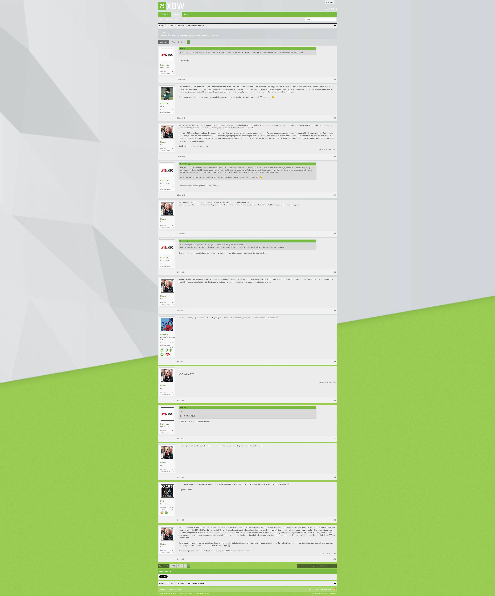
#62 (334, 118)
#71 (334, 477)
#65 (334, 233)
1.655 (172, 110)
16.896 (172, 507)
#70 (334, 438)
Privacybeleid (332, 593)
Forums (176, 14)
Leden (186, 14)
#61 (334, 79)
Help (310, 589)
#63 (334, 156)
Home (316, 589)
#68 (334, 361)
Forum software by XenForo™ (176, 593)
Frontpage (164, 14)
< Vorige (173, 42)
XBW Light (163, 589)
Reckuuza (164, 335)
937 (173, 71)
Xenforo (178, 589)
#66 (334, 272)
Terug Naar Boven (326, 589)
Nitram (163, 142)
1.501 (172, 148)
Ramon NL (164, 103)
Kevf (162, 501)
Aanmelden (329, 2)
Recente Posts (183, 19)
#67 (334, 310)
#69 (334, 400)
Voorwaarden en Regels (319, 593)
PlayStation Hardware (179, 36)
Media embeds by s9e (202, 593)
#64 (334, 195)
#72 (334, 520)
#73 (334, 559)
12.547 (172, 343)
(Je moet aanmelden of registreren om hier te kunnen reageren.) (317, 566)
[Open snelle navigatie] (335, 26)
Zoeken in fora (168, 19)
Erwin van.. (203, 36)
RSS (335, 589)
